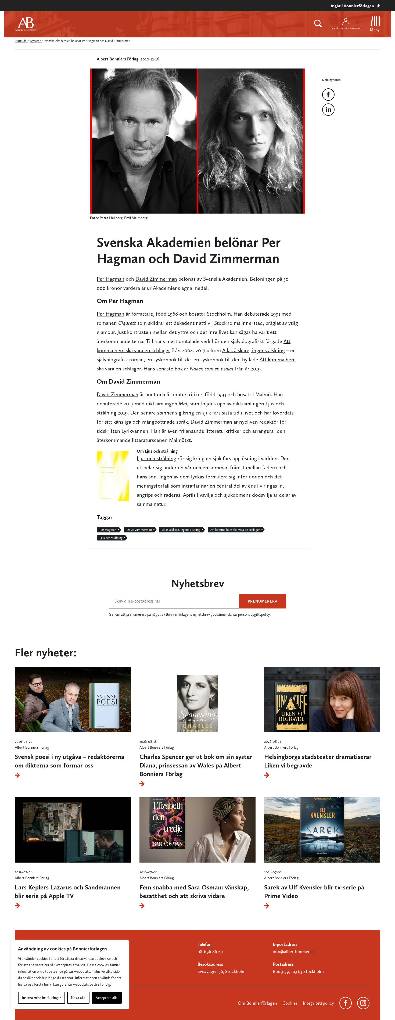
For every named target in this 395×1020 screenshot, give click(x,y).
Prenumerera (263, 601)
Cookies (289, 1003)
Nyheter (35, 41)
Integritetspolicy (318, 1003)
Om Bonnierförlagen (257, 1003)
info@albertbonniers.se (295, 951)
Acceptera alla (107, 998)
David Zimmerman (156, 279)
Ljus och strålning (156, 458)
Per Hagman (110, 279)
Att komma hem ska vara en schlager (235, 530)
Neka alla (78, 998)
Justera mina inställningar (41, 998)
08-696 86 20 (210, 951)
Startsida (21, 41)
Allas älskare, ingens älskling (253, 350)
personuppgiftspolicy (254, 614)
